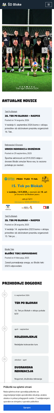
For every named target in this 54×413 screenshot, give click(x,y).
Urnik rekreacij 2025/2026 (22, 149)
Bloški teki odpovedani (21, 253)
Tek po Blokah (11, 111)
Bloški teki (9, 249)
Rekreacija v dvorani (14, 145)
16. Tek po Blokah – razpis (22, 115)
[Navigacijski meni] (48, 4)
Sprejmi (27, 408)
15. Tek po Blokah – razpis (22, 220)
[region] (27, 398)
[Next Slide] (44, 50)
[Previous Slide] (9, 50)
